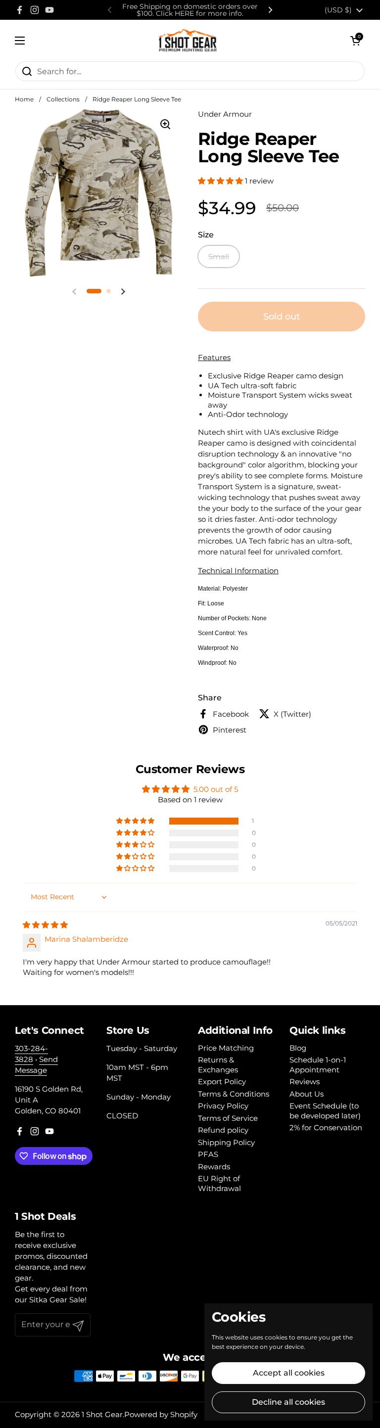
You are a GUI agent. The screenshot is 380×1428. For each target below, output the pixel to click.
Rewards (214, 1166)
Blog (297, 1048)
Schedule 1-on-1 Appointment (317, 1064)
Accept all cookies (289, 1373)
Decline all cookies (288, 1402)
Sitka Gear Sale (57, 1299)
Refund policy (223, 1130)
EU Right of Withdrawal (219, 1183)
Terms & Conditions (233, 1094)
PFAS (208, 1154)
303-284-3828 (31, 1054)
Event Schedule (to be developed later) (325, 1110)
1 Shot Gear (102, 1414)
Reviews (304, 1081)
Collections (63, 99)
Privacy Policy (223, 1105)
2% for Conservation (325, 1127)
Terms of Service (228, 1118)
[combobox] (190, 71)
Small (218, 256)
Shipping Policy (226, 1142)
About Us (306, 1094)
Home (24, 99)
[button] (355, 40)
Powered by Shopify (160, 1414)
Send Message (36, 1065)
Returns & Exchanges (218, 1064)
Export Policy (222, 1081)
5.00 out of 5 (215, 789)
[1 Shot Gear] (187, 40)
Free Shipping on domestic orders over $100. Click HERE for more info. (190, 10)
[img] (45, 924)
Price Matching (226, 1048)
